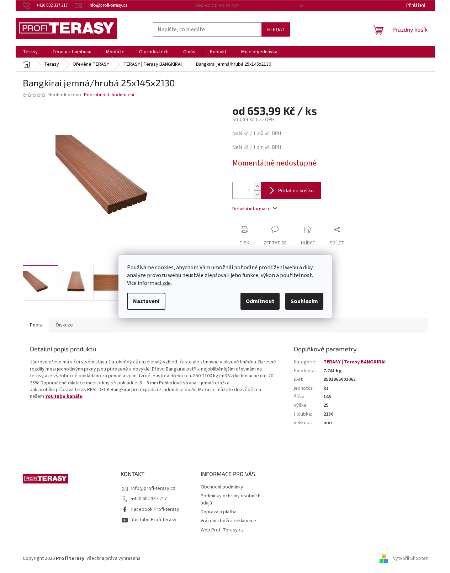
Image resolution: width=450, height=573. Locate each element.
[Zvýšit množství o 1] (257, 186)
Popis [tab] (36, 325)
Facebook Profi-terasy (155, 509)
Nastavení (146, 301)
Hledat (276, 29)
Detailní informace (251, 208)
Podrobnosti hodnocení (109, 95)
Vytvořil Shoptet (410, 558)
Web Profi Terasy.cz (222, 530)
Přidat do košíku (296, 190)
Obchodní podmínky (217, 5)
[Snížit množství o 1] (257, 194)
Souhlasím (304, 301)
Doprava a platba (219, 511)
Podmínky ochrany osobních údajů (230, 499)
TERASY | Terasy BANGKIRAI (354, 362)
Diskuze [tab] (64, 325)
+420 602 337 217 (149, 498)
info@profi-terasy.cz (153, 488)
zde (166, 283)
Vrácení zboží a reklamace (228, 520)
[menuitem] (30, 52)
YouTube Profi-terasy (153, 519)
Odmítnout (260, 301)
